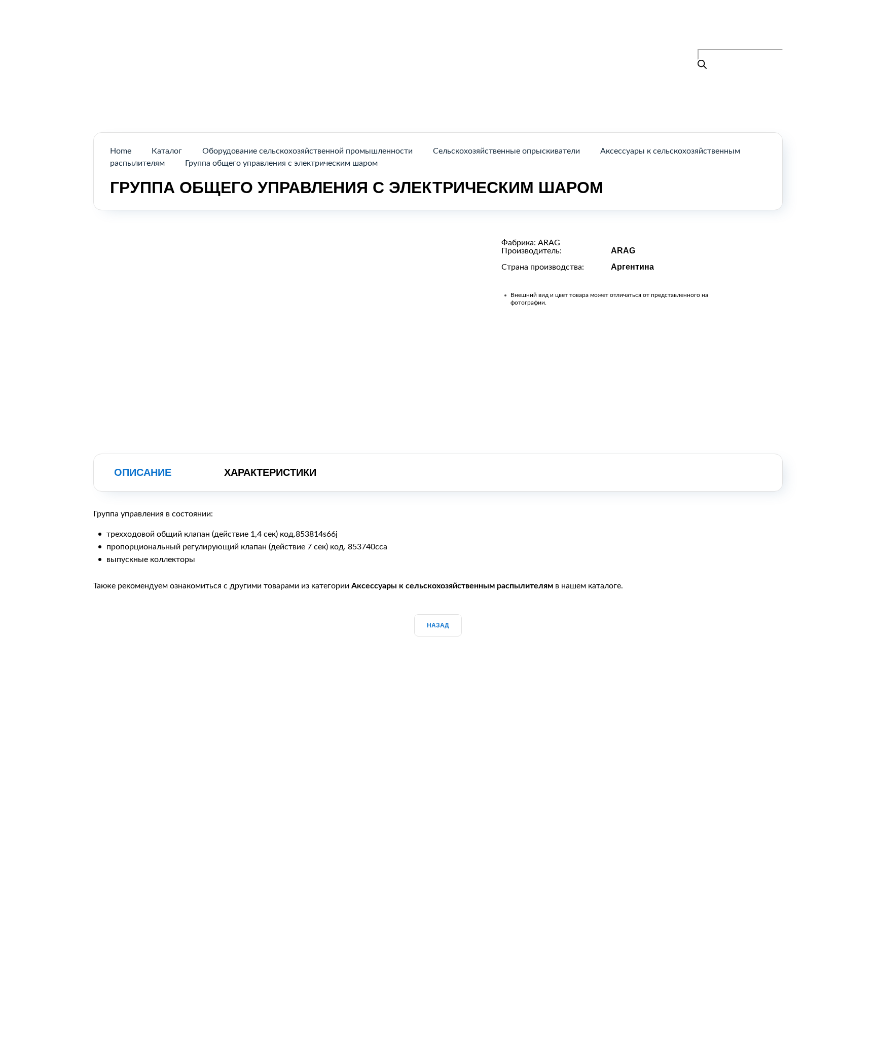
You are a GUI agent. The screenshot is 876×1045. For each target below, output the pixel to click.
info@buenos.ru (754, 43)
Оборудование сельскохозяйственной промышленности (307, 151)
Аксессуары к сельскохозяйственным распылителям (452, 586)
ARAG (549, 243)
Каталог (417, 32)
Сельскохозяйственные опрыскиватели (506, 151)
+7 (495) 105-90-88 (737, 30)
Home (120, 151)
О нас (463, 32)
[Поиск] (702, 65)
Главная (367, 32)
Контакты (512, 32)
